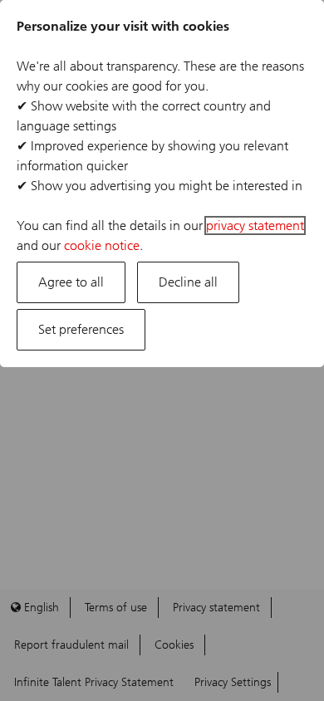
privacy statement (255, 225)
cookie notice (102, 245)
